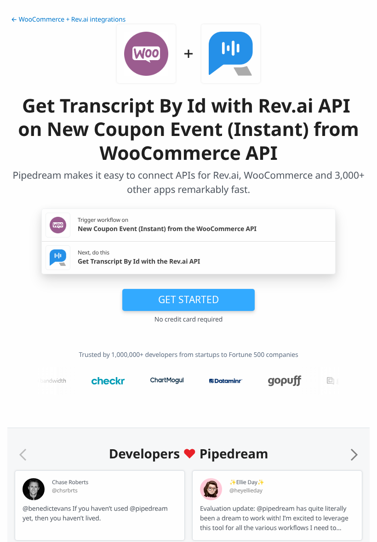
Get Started (188, 299)
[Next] (354, 455)
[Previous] (23, 455)
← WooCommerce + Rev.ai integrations (68, 19)
